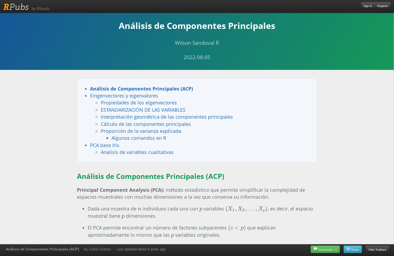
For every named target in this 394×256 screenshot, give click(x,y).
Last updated (141, 249)
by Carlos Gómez (97, 249)
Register (382, 5)
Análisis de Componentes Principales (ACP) (42, 249)
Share (354, 249)
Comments (327, 249)
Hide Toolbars (377, 249)
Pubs (16, 7)
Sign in (367, 5)
